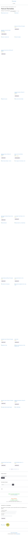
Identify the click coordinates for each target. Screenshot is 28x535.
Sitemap (16, 532)
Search (3, 477)
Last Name (2, 514)
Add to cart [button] (17, 29)
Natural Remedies (11, 6)
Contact (14, 532)
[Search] (13, 485)
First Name (3, 513)
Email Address (3, 511)
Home (2, 6)
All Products (6, 6)
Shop (4, 6)
